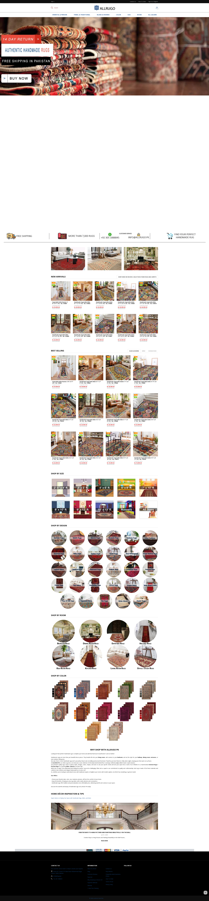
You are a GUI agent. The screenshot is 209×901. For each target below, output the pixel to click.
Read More (104, 840)
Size (129, 15)
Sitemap (90, 885)
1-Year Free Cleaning (93, 888)
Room (139, 15)
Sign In (150, 1)
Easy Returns (109, 871)
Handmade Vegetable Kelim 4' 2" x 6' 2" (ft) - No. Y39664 (126, 335)
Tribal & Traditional (82, 15)
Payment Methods (92, 882)
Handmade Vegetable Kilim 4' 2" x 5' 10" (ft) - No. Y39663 (148, 335)
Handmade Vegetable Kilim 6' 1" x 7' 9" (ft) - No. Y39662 (82, 303)
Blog (89, 871)
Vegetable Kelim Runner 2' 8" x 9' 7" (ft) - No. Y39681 (60, 303)
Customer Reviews (92, 874)
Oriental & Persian (59, 15)
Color (118, 15)
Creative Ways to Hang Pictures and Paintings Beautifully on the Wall (105, 832)
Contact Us (133, 1)
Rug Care (90, 877)
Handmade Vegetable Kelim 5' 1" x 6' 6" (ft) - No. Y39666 (104, 303)
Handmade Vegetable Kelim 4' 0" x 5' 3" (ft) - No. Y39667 (104, 335)
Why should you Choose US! (95, 880)
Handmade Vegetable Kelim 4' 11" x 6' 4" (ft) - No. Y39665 (126, 303)
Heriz (143, 351)
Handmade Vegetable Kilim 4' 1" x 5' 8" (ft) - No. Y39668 (82, 335)
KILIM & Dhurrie (134, 351)
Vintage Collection (66, 252)
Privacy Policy (109, 884)
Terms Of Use (109, 881)
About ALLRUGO (92, 868)
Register (156, 1)
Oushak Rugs (152, 351)
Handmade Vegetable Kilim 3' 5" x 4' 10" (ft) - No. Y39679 (117, 458)
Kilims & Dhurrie (103, 15)
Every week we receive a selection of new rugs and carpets (137, 277)
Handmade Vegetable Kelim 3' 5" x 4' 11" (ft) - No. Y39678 (145, 458)
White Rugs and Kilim (101, 253)
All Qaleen (152, 15)
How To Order (142, 1)
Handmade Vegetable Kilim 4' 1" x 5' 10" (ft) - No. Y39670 (148, 303)
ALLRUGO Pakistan (98, 898)
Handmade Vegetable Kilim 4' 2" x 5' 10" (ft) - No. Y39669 (60, 335)
